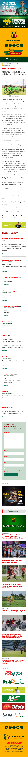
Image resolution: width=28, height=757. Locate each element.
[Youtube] (17, 45)
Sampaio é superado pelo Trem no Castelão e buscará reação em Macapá (13, 661)
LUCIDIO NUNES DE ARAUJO (10, 260)
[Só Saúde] (13, 677)
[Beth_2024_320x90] (13, 686)
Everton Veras (6, 322)
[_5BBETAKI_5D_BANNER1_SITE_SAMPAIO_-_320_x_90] (13, 694)
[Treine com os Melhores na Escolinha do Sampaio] (14, 27)
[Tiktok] (21, 45)
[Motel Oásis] (13, 505)
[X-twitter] (14, 45)
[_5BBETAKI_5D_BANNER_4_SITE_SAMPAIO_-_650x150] (14, 228)
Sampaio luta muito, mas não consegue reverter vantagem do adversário (12, 586)
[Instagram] (6, 45)
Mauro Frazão (6, 357)
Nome (6, 450)
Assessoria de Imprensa (11, 277)
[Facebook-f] (10, 45)
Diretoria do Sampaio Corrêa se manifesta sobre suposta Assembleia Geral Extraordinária (12, 536)
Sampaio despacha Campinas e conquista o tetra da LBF (12, 561)
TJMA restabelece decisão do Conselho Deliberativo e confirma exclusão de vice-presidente (12, 636)
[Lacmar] (13, 719)
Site (5, 462)
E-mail (6, 456)
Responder (4, 253)
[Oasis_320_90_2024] (13, 710)
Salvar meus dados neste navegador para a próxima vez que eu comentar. (13, 471)
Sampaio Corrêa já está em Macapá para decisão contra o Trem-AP (13, 611)
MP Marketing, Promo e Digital (17, 751)
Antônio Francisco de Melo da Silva (12, 238)
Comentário (7, 432)
